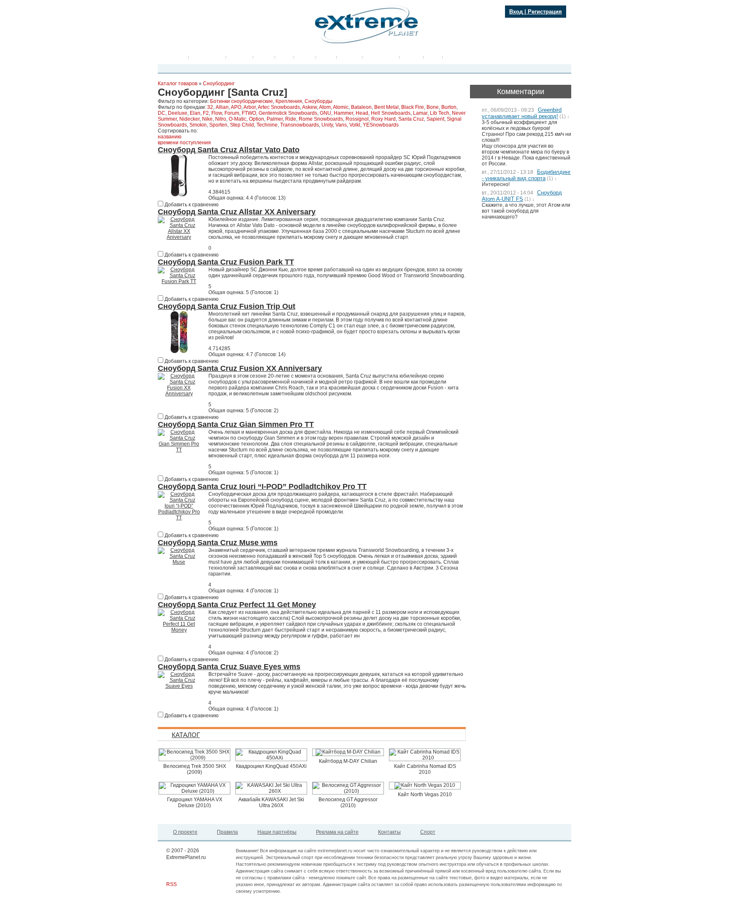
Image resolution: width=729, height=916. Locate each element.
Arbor (249, 107)
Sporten (218, 125)
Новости (240, 56)
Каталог (349, 56)
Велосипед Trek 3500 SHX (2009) (194, 769)
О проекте (185, 832)
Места (305, 56)
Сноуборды (318, 101)
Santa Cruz (411, 119)
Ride (290, 119)
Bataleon (361, 107)
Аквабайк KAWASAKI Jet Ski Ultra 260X (271, 802)
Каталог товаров (177, 83)
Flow (216, 113)
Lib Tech (439, 113)
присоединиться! (204, 39)
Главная (175, 56)
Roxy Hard (383, 119)
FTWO (249, 113)
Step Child (242, 125)
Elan (195, 113)
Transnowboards (299, 125)
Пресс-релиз (207, 56)
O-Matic (237, 119)
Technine (267, 125)
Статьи (411, 56)
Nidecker (189, 119)
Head (362, 113)
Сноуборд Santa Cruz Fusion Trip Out (226, 306)
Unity (327, 125)
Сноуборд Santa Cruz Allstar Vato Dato (229, 150)
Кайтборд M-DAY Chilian (348, 761)
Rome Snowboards (321, 119)
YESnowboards (381, 125)
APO (236, 107)
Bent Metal (386, 107)
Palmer (275, 119)
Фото (284, 56)
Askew (309, 107)
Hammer (343, 113)
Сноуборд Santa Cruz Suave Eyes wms (229, 666)
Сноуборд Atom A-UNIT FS (522, 195)
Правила (227, 832)
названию (169, 137)
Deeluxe (177, 113)
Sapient (435, 119)
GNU (325, 113)
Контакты (389, 832)
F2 (206, 113)
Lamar (420, 113)
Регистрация (545, 11)
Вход (516, 11)
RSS (171, 884)
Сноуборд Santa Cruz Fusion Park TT (226, 262)
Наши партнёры (277, 832)
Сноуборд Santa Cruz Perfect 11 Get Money (237, 604)
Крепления (288, 101)
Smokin (198, 125)
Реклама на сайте (337, 832)
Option (256, 119)
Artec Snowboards (279, 107)
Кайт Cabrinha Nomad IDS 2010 (425, 769)
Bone (433, 107)
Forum (231, 113)
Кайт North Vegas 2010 (425, 794)
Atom (325, 107)
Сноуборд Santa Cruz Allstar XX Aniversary (237, 212)
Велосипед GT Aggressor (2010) (348, 802)
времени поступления (184, 143)
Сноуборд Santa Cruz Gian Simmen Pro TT (236, 424)
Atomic (340, 107)
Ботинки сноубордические (241, 101)
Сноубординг (219, 83)
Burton (448, 107)
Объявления (381, 56)
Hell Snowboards (390, 113)
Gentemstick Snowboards (288, 113)
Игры (433, 56)
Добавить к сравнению (191, 205)
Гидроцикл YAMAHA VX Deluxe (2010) (194, 802)
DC (161, 113)
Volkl (354, 125)
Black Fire (412, 107)
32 (210, 107)
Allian (222, 107)
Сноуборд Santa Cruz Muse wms (218, 542)
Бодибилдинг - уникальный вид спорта (526, 175)
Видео (264, 56)
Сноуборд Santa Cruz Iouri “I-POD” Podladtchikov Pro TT (262, 486)
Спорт (427, 832)
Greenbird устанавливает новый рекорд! (522, 113)
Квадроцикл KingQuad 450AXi (271, 766)
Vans (341, 125)
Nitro (220, 119)
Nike (207, 119)
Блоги (326, 56)
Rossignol (357, 119)
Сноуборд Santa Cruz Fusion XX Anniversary (240, 368)
